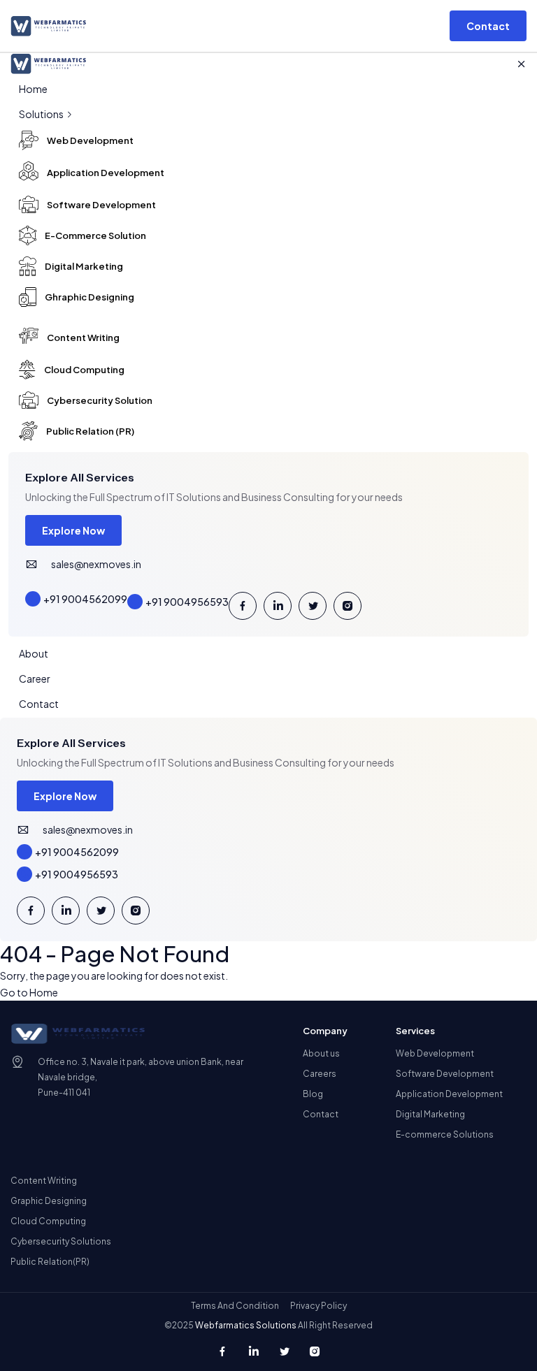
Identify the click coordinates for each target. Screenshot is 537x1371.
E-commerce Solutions (445, 1134)
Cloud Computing (48, 1221)
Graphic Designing (48, 1201)
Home (33, 88)
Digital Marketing (430, 1114)
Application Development (449, 1094)
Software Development (445, 1073)
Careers (319, 1073)
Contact (39, 703)
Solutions (42, 114)
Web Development (435, 1053)
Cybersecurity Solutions (60, 1241)
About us (321, 1053)
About (33, 653)
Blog (313, 1094)
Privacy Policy (318, 1305)
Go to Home (29, 992)
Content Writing (43, 1180)
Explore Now (73, 530)
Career (34, 678)
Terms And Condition (235, 1305)
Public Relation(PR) (50, 1261)
